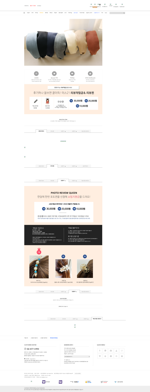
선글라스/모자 (89, 12)
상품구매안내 (85, 166)
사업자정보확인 (78, 373)
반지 (65, 12)
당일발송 (39, 5)
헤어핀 (46, 12)
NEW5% (27, 5)
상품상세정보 (41, 131)
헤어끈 (51, 12)
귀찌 (32, 12)
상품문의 (74, 131)
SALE (106, 12)
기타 (102, 12)
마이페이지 (104, 6)
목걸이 (55, 12)
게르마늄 (70, 12)
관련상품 (52, 131)
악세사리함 (82, 12)
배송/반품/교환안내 (85, 131)
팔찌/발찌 (61, 12)
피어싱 (36, 12)
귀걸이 (28, 12)
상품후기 (63, 131)
